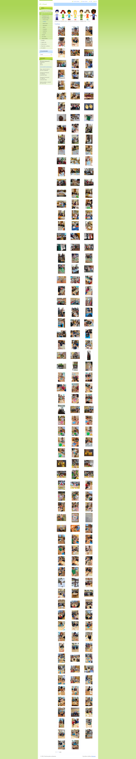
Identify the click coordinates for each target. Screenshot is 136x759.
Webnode (93, 756)
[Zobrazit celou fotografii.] (61, 31)
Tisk (96, 1)
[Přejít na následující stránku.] (59, 752)
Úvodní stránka (76, 1)
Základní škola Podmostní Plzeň (61, 21)
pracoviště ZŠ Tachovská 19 (73, 21)
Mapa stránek (84, 1)
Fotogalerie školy (83, 21)
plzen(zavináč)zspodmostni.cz (46, 66)
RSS (91, 1)
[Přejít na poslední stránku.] (60, 752)
